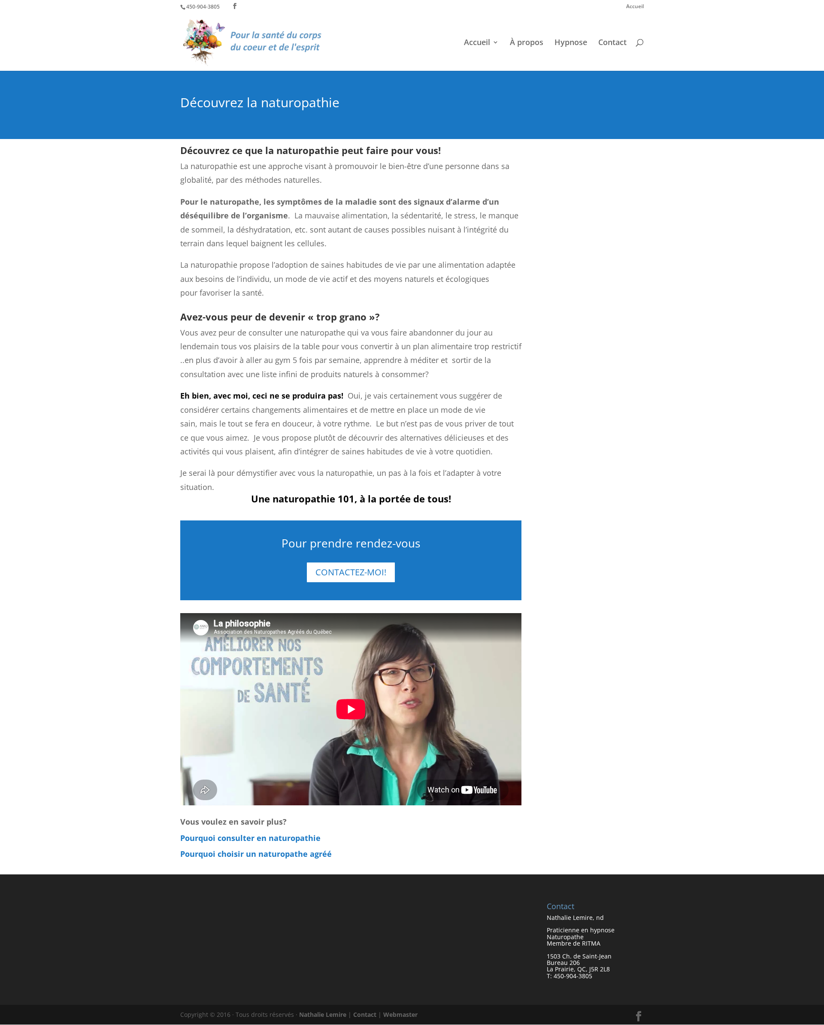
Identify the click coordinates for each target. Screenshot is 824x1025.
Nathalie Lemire (322, 1014)
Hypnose (570, 43)
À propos (526, 43)
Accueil (635, 7)
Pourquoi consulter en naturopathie (250, 838)
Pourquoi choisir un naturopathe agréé (256, 854)
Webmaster (400, 1014)
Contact (612, 43)
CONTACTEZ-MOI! (350, 572)
